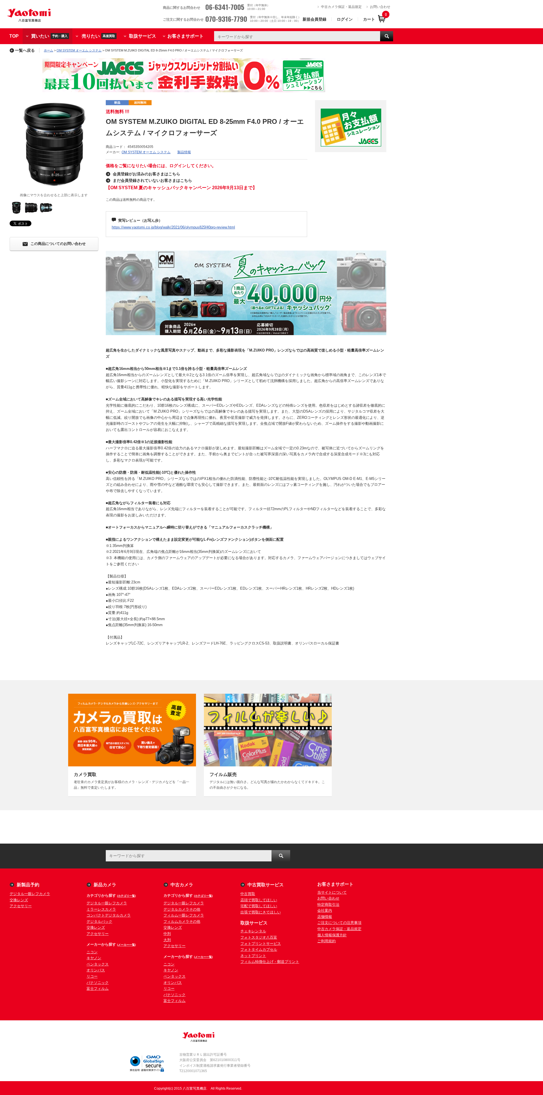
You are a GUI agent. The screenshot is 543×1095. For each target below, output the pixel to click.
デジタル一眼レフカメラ (30, 894)
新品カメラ (105, 884)
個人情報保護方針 (332, 935)
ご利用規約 (326, 941)
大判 (167, 940)
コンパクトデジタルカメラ (109, 915)
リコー (92, 976)
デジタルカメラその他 (181, 909)
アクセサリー (21, 906)
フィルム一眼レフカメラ (183, 915)
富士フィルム (98, 988)
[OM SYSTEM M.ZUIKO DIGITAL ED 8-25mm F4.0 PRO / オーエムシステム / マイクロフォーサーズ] (54, 144)
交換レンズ (19, 900)
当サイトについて (332, 892)
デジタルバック (99, 921)
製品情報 (184, 152)
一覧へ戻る (25, 50)
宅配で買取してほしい (258, 906)
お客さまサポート (185, 36)
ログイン (345, 19)
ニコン (92, 952)
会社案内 (324, 910)
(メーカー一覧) (126, 944)
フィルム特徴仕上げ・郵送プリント (269, 962)
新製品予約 (28, 884)
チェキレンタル (253, 931)
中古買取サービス (265, 884)
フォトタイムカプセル (258, 949)
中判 (167, 934)
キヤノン (94, 958)
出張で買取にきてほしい (260, 912)
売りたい (98, 35)
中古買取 (247, 894)
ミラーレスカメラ (101, 909)
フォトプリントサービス (260, 943)
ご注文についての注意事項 (339, 923)
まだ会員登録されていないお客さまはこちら (152, 180)
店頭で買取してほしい (258, 900)
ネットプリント (253, 956)
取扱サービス (142, 36)
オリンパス (96, 970)
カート (369, 19)
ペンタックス (98, 964)
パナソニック (98, 982)
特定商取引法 (328, 904)
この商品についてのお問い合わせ (58, 244)
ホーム (48, 50)
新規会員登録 (314, 19)
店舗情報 (324, 917)
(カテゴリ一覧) (126, 895)
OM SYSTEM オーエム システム (79, 50)
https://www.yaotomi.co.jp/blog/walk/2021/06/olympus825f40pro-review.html (173, 227)
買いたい (49, 35)
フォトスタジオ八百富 (258, 937)
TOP (14, 36)
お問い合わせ (380, 7)
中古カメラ (182, 884)
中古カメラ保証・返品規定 (341, 7)
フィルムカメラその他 (181, 921)
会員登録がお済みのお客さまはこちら (146, 174)
